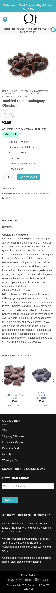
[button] (5, 19)
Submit (10, 500)
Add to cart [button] (14, 406)
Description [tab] (9, 221)
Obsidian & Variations (14, 96)
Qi (10, 198)
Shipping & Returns (13, 436)
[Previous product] (11, 115)
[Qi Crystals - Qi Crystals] (30, 19)
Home (5, 91)
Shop (14, 91)
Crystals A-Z (38, 94)
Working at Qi (9, 460)
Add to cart (28, 177)
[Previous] (2, 387)
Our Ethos (7, 454)
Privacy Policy (28, 575)
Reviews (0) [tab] (8, 227)
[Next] (53, 387)
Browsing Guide (11, 448)
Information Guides (12, 442)
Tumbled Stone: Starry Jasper (14, 396)
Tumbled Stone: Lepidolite (42, 396)
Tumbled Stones (41, 193)
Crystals (23, 94)
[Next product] (5, 115)
